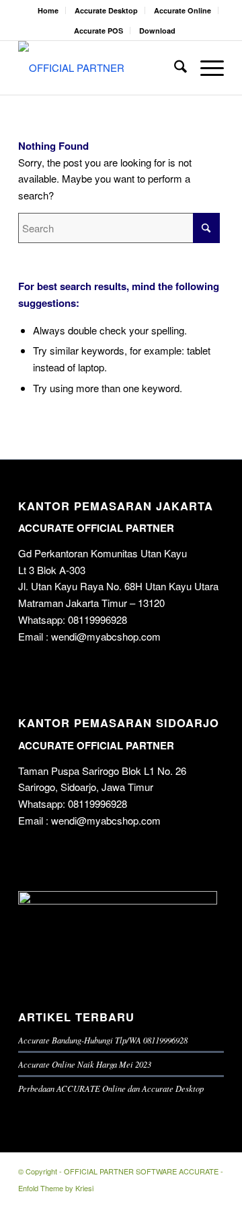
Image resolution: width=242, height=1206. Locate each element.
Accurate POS (98, 31)
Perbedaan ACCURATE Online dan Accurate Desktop (111, 1088)
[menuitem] (48, 10)
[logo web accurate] (100, 68)
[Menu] (205, 68)
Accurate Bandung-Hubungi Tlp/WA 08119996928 (103, 1040)
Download (157, 31)
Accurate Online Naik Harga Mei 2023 (84, 1064)
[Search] (174, 68)
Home (48, 10)
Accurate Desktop (106, 10)
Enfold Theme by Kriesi (55, 1187)
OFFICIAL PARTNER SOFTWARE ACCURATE (141, 1171)
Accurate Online (182, 10)
